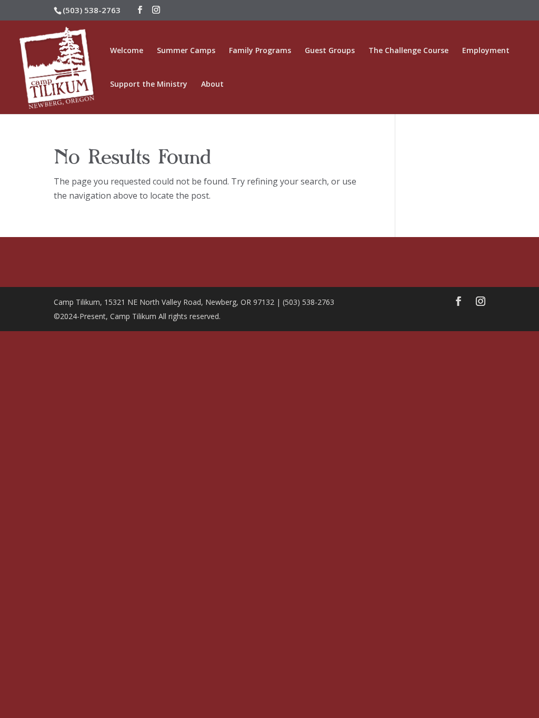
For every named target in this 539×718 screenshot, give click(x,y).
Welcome (126, 51)
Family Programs (260, 51)
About (212, 84)
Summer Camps (186, 51)
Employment (486, 51)
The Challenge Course (408, 51)
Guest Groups (330, 51)
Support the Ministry (148, 84)
